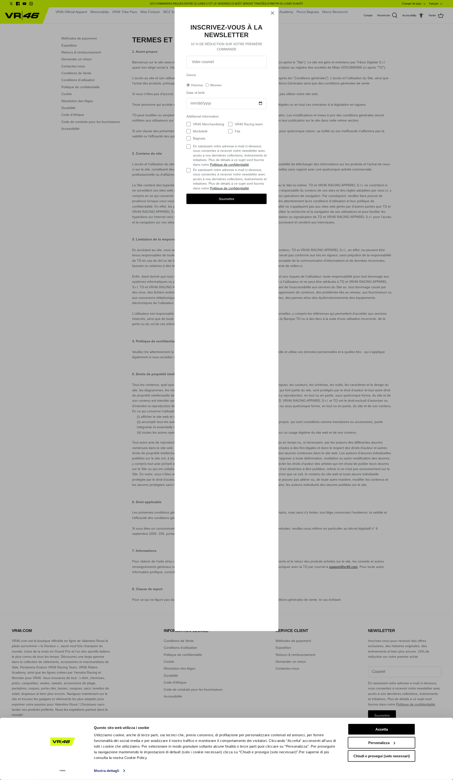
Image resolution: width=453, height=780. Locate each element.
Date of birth (195, 93)
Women (216, 85)
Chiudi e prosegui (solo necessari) (381, 756)
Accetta (381, 729)
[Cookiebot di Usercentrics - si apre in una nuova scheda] (62, 770)
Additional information (202, 116)
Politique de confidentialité (229, 164)
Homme (197, 85)
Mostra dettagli (106, 771)
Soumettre (226, 199)
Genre (191, 75)
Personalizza (379, 743)
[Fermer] (272, 13)
